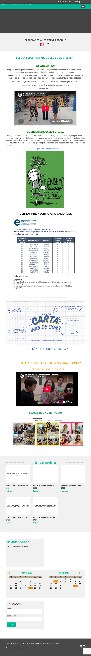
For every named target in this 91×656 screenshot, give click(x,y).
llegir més (9, 491)
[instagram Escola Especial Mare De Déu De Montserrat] (48, 44)
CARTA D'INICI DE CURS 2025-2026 (45, 349)
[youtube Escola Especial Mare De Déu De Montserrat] (42, 44)
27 (30, 588)
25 (75, 586)
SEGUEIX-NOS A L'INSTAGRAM (45, 412)
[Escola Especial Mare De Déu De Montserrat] (16, 6)
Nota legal (55, 643)
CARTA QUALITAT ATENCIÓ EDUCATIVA (45, 149)
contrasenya (12, 616)
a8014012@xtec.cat (79, 2)
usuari (9, 608)
